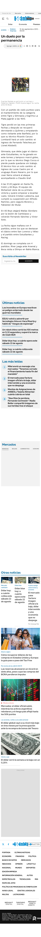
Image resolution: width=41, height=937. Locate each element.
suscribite (30, 18)
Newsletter (34, 844)
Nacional (6, 868)
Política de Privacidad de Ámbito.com (19, 887)
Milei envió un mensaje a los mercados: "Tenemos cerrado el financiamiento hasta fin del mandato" (23, 370)
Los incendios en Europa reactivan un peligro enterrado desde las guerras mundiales (19, 310)
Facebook (8, 844)
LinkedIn (19, 844)
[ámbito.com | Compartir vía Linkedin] (32, 46)
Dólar (10, 24)
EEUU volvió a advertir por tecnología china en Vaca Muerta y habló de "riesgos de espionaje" (19, 321)
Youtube (25, 844)
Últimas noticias (22, 852)
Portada (6, 852)
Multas (5, 894)
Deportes (30, 868)
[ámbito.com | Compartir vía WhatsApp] (24, 46)
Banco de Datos (9, 860)
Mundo (18, 868)
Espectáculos (8, 879)
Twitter (3, 844)
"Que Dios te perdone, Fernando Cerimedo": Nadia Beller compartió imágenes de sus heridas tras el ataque (23, 402)
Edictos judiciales (26, 891)
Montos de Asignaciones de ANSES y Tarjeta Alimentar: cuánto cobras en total (21, 392)
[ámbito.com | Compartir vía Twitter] (30, 46)
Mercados (18, 13)
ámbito (4, 30)
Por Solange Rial (33, 624)
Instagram (14, 844)
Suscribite (28, 261)
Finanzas (36, 24)
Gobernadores (29, 13)
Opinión (18, 864)
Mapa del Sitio (8, 883)
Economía (23, 24)
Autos (30, 875)
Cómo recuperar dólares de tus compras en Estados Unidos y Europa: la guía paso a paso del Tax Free (20, 658)
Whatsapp (31, 844)
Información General (12, 875)
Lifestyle (31, 864)
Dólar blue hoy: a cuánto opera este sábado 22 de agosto (19, 342)
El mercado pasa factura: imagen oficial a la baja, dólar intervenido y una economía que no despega (22, 381)
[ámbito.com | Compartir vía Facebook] (27, 46)
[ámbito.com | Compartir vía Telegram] (35, 46)
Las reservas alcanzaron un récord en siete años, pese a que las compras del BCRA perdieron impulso (20, 672)
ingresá (37, 18)
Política (32, 856)
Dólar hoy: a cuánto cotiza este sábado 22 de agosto (17, 350)
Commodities (24, 448)
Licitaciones (18, 894)
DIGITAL (9, 903)
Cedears (36, 448)
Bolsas (14, 448)
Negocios (6, 864)
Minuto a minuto (8, 703)
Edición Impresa (9, 871)
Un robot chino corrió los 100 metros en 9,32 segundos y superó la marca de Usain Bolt (20, 332)
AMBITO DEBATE (32, 903)
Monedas (5, 448)
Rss (36, 879)
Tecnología (25, 879)
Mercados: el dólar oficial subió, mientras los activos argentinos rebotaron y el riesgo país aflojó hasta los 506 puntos (19, 710)
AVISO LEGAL (7, 891)
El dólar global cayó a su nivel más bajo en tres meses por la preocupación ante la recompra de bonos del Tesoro (20, 725)
